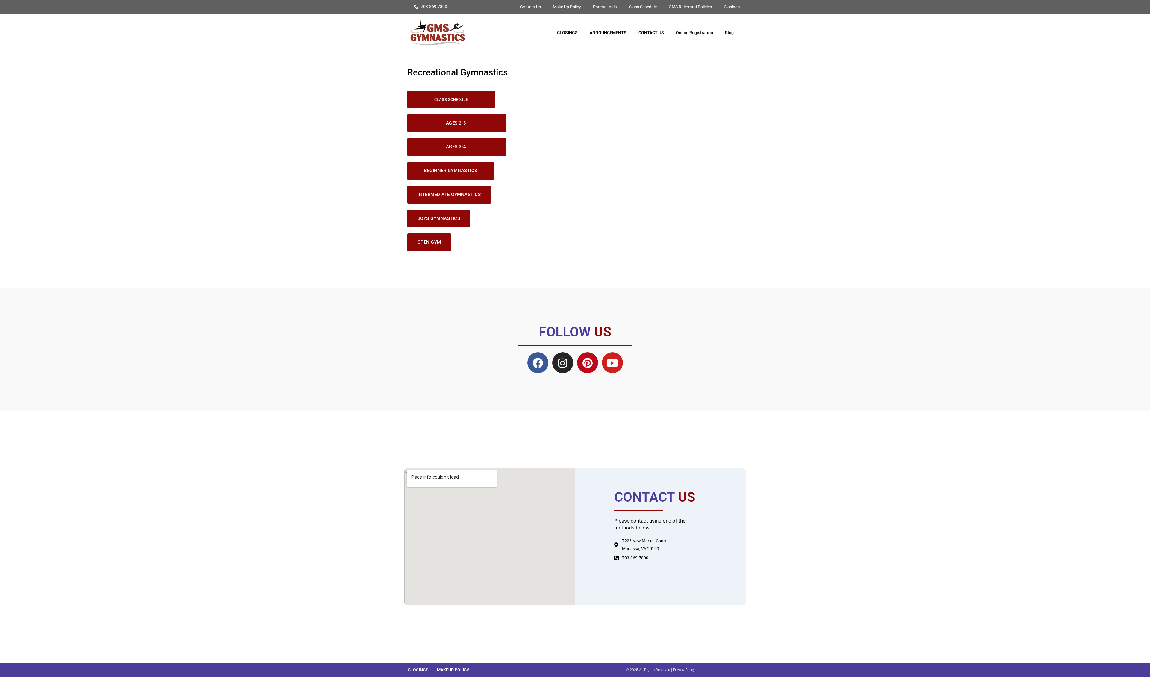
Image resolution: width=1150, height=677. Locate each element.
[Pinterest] (587, 362)
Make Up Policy (567, 6)
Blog (729, 32)
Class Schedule (643, 6)
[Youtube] (612, 362)
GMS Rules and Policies (690, 6)
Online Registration (694, 32)
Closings (732, 6)
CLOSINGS (567, 32)
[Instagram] (562, 362)
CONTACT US (651, 32)
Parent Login (605, 6)
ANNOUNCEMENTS (608, 32)
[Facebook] (537, 362)
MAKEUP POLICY (453, 669)
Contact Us (530, 6)
